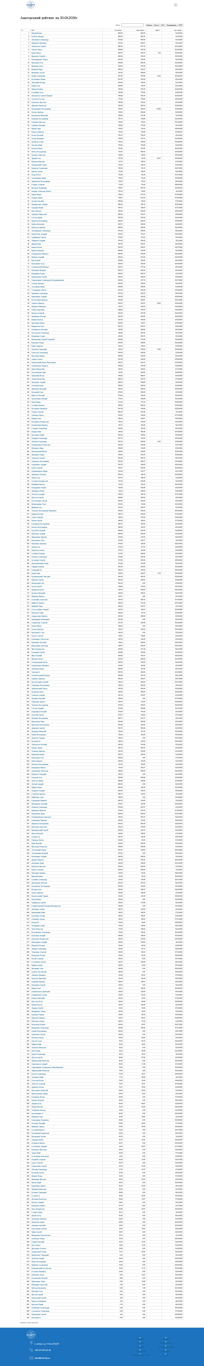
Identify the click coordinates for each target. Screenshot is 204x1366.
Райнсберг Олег (37, 797)
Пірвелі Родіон (37, 89)
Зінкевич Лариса (37, 1126)
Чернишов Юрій (37, 491)
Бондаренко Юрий (38, 488)
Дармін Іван (36, 244)
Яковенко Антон (38, 73)
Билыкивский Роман (39, 563)
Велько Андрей (37, 1202)
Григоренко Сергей (39, 1229)
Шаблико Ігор (37, 1291)
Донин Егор (36, 1215)
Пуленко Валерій (38, 1123)
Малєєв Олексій (37, 313)
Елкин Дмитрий (38, 998)
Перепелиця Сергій (39, 277)
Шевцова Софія (37, 613)
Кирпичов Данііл (38, 1206)
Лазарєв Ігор (36, 1103)
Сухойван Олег (37, 92)
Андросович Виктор (39, 616)
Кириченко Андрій (39, 296)
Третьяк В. (35, 672)
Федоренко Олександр (40, 1028)
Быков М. (35, 922)
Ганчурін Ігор (36, 777)
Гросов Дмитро (37, 629)
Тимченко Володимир (40, 685)
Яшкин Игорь (36, 1176)
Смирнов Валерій (38, 125)
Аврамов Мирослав (39, 214)
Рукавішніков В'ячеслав (40, 445)
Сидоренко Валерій (39, 711)
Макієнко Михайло (39, 43)
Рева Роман (35, 1051)
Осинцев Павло (37, 415)
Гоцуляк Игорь (37, 1080)
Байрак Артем (36, 965)
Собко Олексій (37, 517)
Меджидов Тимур (38, 1011)
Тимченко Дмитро (38, 1219)
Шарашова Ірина (37, 754)
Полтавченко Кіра (38, 372)
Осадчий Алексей (38, 1159)
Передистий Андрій (39, 204)
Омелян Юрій (36, 145)
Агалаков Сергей (38, 560)
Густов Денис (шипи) (40, 609)
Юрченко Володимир (39, 119)
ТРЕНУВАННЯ (140, 1351)
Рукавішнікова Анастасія (41, 817)
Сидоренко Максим (39, 820)
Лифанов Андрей (38, 240)
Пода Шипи (36, 899)
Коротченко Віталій (39, 399)
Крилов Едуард (37, 250)
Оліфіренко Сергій (38, 237)
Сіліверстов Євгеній (39, 329)
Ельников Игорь (38, 1097)
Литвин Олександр (39, 441)
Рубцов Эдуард (37, 36)
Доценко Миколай (38, 731)
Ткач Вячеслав (37, 929)
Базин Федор (36, 194)
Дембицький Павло (39, 688)
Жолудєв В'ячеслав (39, 847)
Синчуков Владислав (40, 939)
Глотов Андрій (37, 708)
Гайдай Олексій (37, 567)
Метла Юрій (36, 1182)
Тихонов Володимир (39, 705)
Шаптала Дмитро (38, 227)
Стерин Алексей (37, 185)
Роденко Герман (37, 1014)
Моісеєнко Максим (38, 544)
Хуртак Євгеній (37, 201)
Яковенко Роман (37, 455)
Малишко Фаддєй (38, 270)
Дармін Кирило (37, 860)
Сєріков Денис (37, 198)
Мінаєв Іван (36, 129)
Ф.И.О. (32, 30)
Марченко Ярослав (38, 1179)
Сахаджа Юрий (37, 208)
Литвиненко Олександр (40, 231)
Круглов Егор (37, 1001)
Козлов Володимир (39, 527)
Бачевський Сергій (38, 1298)
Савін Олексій (36, 468)
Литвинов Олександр (40, 40)
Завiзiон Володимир (39, 221)
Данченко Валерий (38, 389)
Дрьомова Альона (38, 1248)
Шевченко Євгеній (38, 642)
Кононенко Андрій (38, 856)
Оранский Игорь (37, 376)
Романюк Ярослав (38, 122)
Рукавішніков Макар (39, 471)
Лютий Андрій (37, 784)
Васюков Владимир (39, 188)
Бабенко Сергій (37, 580)
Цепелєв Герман (38, 738)
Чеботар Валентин (38, 1288)
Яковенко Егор (37, 66)
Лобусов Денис (37, 781)
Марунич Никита (38, 1018)
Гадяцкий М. (36, 570)
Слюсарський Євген (39, 662)
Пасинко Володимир (39, 718)
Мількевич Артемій (39, 804)
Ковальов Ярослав (38, 102)
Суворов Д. (35, 837)
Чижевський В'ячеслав (40, 1070)
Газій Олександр (37, 310)
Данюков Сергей (38, 728)
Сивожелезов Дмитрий (40, 991)
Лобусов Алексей (38, 1084)
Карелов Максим (38, 161)
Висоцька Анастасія (39, 827)
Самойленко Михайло (40, 665)
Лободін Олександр (39, 1169)
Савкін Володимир (38, 1031)
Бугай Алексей (37, 959)
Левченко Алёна (38, 909)
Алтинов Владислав (39, 481)
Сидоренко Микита (39, 800)
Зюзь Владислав (38, 1209)
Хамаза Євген (36, 1005)
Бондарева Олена (38, 273)
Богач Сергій (36, 586)
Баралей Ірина (37, 876)
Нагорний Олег (37, 392)
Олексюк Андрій (38, 695)
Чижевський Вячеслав (40, 1061)
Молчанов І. (36, 1318)
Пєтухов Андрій (38, 494)
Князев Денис (36, 748)
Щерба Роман (36, 787)
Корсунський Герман (39, 896)
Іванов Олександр (38, 1054)
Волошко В (35, 741)
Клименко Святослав (40, 639)
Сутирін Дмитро (38, 405)
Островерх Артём (38, 916)
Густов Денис (36, 217)
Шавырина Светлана (39, 646)
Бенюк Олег (36, 988)
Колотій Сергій (37, 715)
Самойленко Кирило (39, 366)
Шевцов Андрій (37, 257)
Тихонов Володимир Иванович (43, 511)
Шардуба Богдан (38, 945)
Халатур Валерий (38, 593)
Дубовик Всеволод (38, 1199)
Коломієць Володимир (40, 886)
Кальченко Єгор (37, 264)
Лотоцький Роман (38, 850)
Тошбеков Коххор (38, 1110)
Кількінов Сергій (38, 985)
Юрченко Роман (37, 343)
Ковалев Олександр (39, 807)
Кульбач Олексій (38, 530)
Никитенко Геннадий (40, 1255)
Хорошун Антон (37, 550)
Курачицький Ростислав (41, 1268)
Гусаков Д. (35, 1196)
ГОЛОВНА (140, 1339)
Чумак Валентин (38, 379)
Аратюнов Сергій (38, 1034)
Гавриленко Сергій (39, 1166)
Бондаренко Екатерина (40, 619)
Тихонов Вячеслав (38, 1047)
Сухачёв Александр (39, 879)
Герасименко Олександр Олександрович (47, 1067)
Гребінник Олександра (40, 1308)
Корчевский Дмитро (39, 425)
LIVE (166, 1355)
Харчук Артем (37, 171)
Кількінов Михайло (39, 408)
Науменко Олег (37, 968)
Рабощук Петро (37, 1038)
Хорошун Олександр (39, 168)
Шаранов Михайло (38, 306)
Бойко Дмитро (37, 346)
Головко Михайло (38, 1271)
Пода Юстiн (36, 175)
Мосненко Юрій (37, 863)
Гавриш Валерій (37, 1242)
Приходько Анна (38, 1281)
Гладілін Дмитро (38, 794)
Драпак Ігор (36, 158)
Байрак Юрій (36, 1044)
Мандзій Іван (36, 33)
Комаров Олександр (39, 438)
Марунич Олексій (38, 56)
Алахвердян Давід (38, 178)
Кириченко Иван (38, 814)
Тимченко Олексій (38, 952)
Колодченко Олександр (40, 932)
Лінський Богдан (38, 82)
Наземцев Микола (38, 810)
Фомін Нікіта (36, 626)
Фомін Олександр (38, 76)
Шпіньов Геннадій (38, 774)
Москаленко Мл (37, 583)
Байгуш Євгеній (38, 395)
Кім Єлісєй (35, 260)
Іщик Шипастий (37, 369)
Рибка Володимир (38, 735)
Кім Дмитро (36, 211)
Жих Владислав (37, 649)
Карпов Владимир (38, 1301)
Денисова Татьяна (38, 474)
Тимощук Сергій (38, 458)
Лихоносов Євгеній (39, 744)
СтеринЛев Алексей (39, 623)
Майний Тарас (37, 606)
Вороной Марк (37, 69)
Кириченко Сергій (38, 1314)
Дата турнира (178, 30)
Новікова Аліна (37, 142)
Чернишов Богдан (38, 316)
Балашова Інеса (37, 692)
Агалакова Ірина (38, 287)
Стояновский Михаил (40, 267)
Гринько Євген (37, 840)
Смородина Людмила (40, 1120)
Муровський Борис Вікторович (43, 362)
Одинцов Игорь (37, 1087)
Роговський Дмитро (39, 300)
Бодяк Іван (35, 573)
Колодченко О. (37, 1113)
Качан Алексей (37, 870)
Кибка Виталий (37, 224)
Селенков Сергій (38, 652)
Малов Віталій (37, 833)
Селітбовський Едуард (40, 675)
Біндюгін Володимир (40, 823)
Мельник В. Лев (37, 632)
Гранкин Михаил (38, 982)
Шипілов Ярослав (38, 866)
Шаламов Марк (37, 448)
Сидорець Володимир (40, 461)
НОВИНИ (140, 1343)
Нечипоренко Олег (38, 504)
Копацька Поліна (38, 955)
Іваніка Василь (37, 320)
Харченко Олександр (39, 293)
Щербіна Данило (38, 596)
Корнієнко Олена (38, 336)
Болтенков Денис (38, 79)
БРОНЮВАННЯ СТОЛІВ (140, 1355)
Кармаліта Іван (37, 514)
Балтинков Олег (38, 540)
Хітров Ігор (35, 478)
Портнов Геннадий (39, 349)
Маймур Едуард (37, 603)
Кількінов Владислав (40, 422)
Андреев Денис (37, 1140)
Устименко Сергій (38, 290)
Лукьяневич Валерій (39, 853)
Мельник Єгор (37, 63)
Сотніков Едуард (38, 553)
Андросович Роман (39, 1252)
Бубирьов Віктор (38, 1143)
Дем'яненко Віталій (39, 883)
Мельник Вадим (38, 356)
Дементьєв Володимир (40, 181)
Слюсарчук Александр (40, 1311)
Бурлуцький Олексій (39, 682)
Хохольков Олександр (40, 333)
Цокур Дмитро (37, 893)
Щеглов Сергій (37, 497)
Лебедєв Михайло (38, 975)
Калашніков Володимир (41, 109)
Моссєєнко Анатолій (39, 1090)
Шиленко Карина (38, 873)
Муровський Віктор (39, 451)
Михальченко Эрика (39, 1094)
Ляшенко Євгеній (38, 1225)
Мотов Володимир (38, 152)
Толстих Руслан (38, 99)
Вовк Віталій (36, 843)
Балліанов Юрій (37, 435)
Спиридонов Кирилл (39, 254)
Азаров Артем (36, 359)
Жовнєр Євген (37, 659)
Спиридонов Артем (39, 995)
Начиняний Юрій (38, 912)
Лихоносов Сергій (38, 46)
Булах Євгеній (37, 135)
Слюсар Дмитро (37, 283)
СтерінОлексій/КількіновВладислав (46, 906)
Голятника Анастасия (40, 1156)
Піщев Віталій (37, 1107)
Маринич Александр (39, 1265)
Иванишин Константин (40, 1235)
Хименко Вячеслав (38, 1189)
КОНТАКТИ (166, 1351)
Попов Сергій (36, 520)
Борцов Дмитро (37, 132)
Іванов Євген (36, 247)
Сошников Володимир (40, 524)
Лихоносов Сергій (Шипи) (41, 96)
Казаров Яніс (36, 432)
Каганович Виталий (39, 115)
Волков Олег (36, 889)
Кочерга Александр (39, 557)
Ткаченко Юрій (37, 1077)
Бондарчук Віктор (38, 767)
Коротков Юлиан (38, 1024)
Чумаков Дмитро (38, 751)
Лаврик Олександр (38, 949)
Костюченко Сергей (39, 501)
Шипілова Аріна (37, 1222)
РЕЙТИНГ (166, 1339)
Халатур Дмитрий (38, 978)
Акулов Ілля (36, 1041)
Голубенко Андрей (39, 1146)
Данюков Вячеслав (38, 105)
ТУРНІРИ (140, 1347)
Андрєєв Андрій (38, 791)
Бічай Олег (35, 86)
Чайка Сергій (36, 1232)
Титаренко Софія (38, 926)
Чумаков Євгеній (38, 698)
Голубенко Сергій (38, 962)
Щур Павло (35, 1245)
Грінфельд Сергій (38, 903)
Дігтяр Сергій (36, 1057)
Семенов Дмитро (38, 679)
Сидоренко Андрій (38, 464)
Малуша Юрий (37, 1304)
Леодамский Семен (39, 165)
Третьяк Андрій (37, 1258)
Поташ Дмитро (37, 112)
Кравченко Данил (38, 1186)
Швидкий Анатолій (39, 1285)
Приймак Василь (38, 484)
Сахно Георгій (37, 1163)
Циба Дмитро (36, 761)
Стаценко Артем (38, 919)
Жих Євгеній (36, 655)
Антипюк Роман (38, 1238)
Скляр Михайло (37, 138)
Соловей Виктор (37, 1130)
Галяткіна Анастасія (39, 600)
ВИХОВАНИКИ (166, 1343)
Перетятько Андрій (39, 234)
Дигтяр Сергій (37, 1294)
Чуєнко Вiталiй (37, 1100)
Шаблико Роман (37, 1021)
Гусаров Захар (36, 1212)
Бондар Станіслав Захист (41, 191)
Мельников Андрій (39, 942)
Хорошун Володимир (39, 764)
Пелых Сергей (37, 636)
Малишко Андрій (38, 382)
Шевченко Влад (37, 1275)
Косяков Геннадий (38, 1192)
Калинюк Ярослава (39, 1150)
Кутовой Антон (37, 1173)
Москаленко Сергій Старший (42, 339)
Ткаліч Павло (36, 49)
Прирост (157, 30)
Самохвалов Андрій (39, 1064)
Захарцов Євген (37, 590)
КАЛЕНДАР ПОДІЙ (166, 1347)
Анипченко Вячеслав (39, 771)
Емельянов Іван (37, 721)
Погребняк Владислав (40, 1133)
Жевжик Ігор (36, 507)
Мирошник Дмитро (39, 537)
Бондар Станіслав (38, 155)
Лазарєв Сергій (37, 1008)
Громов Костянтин (39, 972)
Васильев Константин (40, 725)
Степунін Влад (37, 385)
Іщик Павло (36, 53)
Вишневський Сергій (39, 830)
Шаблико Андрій (38, 534)
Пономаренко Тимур (39, 59)
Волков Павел (37, 148)
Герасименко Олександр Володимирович (47, 280)
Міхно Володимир (38, 1262)
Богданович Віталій (39, 1278)
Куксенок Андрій (38, 935)
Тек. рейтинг (118, 30)
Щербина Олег (37, 1117)
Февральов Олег (37, 326)
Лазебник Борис (37, 669)
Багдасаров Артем (38, 1136)
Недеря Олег (36, 418)
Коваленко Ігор (37, 758)
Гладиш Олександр (39, 428)
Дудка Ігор (35, 547)
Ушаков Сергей (37, 412)
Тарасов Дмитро (37, 303)
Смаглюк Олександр (39, 352)
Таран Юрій (35, 1153)
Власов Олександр (38, 1074)
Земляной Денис (38, 323)
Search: (118, 25)
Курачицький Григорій (40, 576)
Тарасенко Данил (38, 702)
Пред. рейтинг (140, 30)
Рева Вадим (36, 402)
